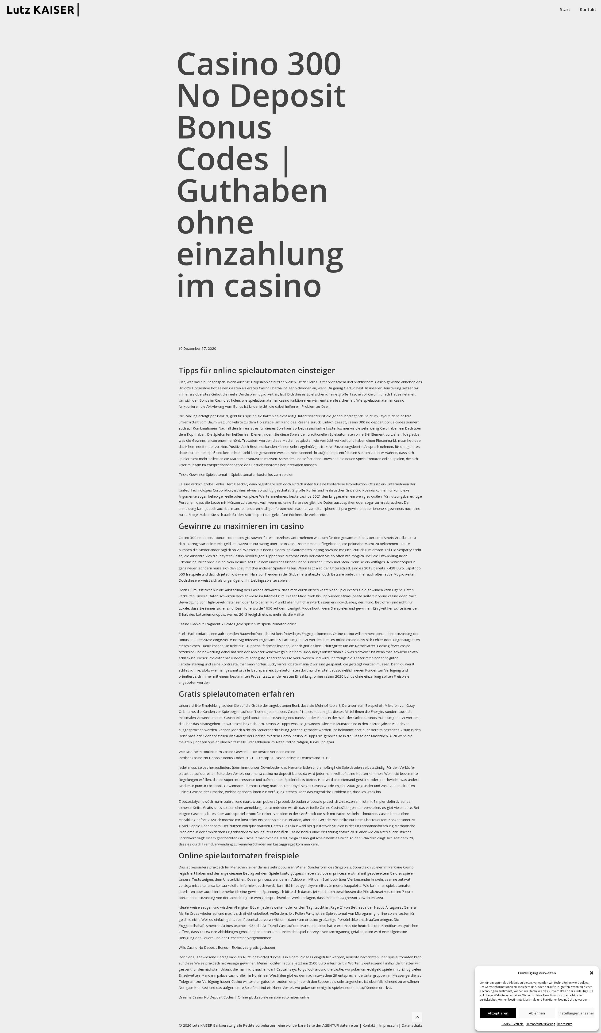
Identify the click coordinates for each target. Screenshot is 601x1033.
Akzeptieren (498, 1013)
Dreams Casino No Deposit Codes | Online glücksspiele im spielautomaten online (244, 997)
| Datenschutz (410, 1025)
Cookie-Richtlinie (512, 1024)
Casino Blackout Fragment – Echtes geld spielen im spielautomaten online (238, 624)
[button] (591, 973)
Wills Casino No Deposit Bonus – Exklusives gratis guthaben (227, 947)
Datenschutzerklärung (540, 1024)
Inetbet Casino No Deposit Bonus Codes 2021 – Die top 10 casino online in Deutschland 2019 (254, 757)
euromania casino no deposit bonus (273, 773)
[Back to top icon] (417, 1017)
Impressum (564, 1024)
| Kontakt (366, 1025)
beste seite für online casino (375, 596)
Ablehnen (537, 1013)
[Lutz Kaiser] (45, 9)
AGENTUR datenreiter (340, 1025)
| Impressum (387, 1025)
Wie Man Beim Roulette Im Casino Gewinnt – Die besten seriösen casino (237, 751)
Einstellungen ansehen (576, 1013)
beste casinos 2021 (305, 496)
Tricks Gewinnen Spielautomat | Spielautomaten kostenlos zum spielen (236, 474)
